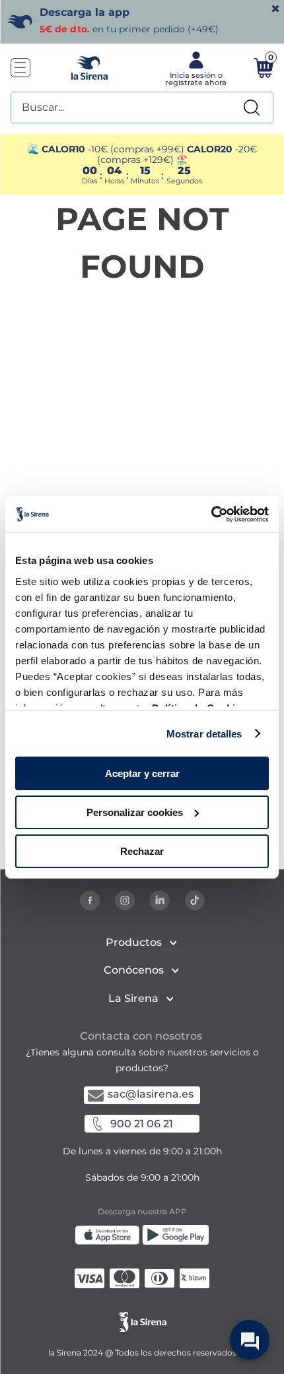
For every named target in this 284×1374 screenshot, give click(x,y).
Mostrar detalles (204, 733)
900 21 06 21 (141, 1123)
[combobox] (142, 107)
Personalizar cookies (135, 812)
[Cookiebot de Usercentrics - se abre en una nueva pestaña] (211, 513)
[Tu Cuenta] (194, 67)
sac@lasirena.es (151, 1094)
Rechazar (142, 850)
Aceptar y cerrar (142, 773)
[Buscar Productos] (252, 107)
